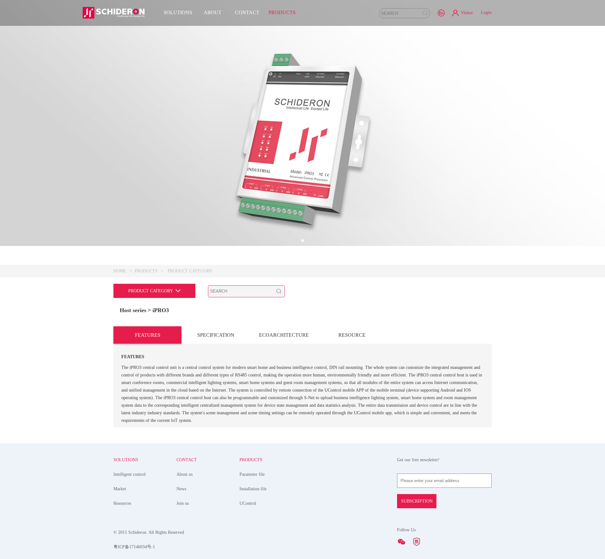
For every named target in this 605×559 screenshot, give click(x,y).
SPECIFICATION (215, 335)
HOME (119, 271)
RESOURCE (352, 335)
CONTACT (247, 12)
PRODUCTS (282, 12)
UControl (247, 503)
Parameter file (252, 474)
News (181, 488)
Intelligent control (129, 474)
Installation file (253, 488)
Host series (133, 310)
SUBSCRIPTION (417, 501)
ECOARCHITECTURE (284, 335)
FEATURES (147, 335)
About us (184, 474)
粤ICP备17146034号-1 (134, 546)
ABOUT (213, 12)
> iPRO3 (158, 310)
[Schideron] (113, 12)
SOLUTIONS (178, 12)
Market (119, 488)
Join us (182, 503)
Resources (122, 503)
